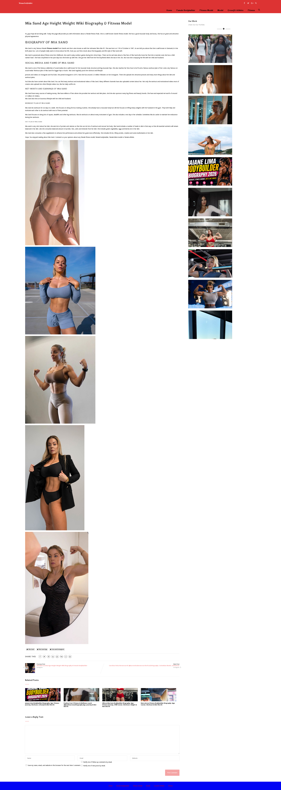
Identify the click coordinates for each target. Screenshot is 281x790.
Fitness (251, 10)
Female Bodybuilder (185, 10)
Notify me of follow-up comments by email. (97, 762)
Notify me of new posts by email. (94, 766)
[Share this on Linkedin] (53, 656)
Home (169, 10)
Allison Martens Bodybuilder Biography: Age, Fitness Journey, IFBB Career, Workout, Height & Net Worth (119, 704)
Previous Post (62, 664)
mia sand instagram (58, 649)
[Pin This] (48, 656)
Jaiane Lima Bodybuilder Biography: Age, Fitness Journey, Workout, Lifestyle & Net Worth (42, 704)
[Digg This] (61, 656)
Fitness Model (206, 10)
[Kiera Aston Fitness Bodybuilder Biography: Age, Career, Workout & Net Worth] (158, 701)
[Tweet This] (44, 656)
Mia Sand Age (43, 649)
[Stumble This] (57, 656)
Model (220, 10)
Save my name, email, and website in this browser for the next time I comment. (54, 765)
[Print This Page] (70, 656)
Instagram (40, 667)
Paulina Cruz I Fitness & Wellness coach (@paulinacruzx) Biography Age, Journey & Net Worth (80, 704)
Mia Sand (31, 649)
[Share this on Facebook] (40, 656)
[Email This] (65, 656)
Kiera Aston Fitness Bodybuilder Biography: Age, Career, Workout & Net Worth (158, 704)
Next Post (144, 664)
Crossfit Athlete (235, 10)
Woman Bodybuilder (25, 3)
